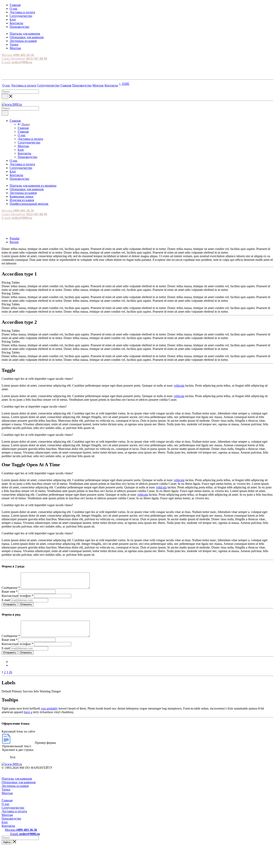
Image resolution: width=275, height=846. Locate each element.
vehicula (179, 385)
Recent (14, 242)
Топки (6, 789)
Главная (23, 128)
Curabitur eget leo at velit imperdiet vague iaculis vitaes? (37, 378)
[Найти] (5, 96)
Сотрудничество (13, 807)
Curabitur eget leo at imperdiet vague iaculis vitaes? (34, 406)
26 (10, 672)
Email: (25, 834)
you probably (49, 708)
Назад (26, 124)
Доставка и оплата (14, 811)
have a (28, 712)
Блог (5, 822)
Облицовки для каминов (19, 782)
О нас (5, 804)
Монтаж (7, 793)
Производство (11, 818)
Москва (18, 55)
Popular (15, 238)
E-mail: (17, 62)
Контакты (8, 825)
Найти (6, 842)
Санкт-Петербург (24, 58)
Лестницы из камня (15, 786)
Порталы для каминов (17, 778)
